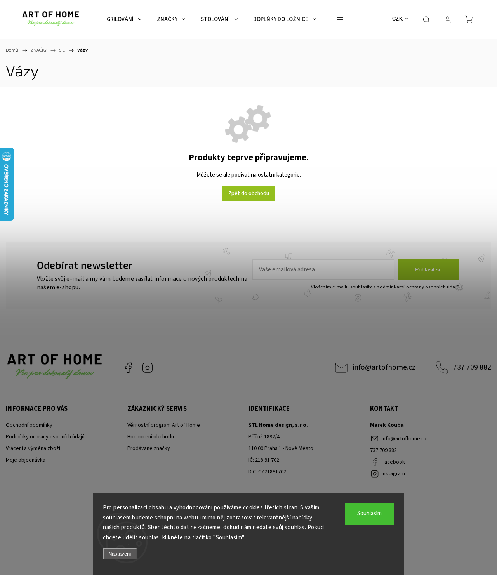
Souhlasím (369, 513)
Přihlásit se (428, 269)
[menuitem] (124, 19)
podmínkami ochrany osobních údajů (418, 286)
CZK (397, 19)
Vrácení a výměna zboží (33, 448)
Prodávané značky (148, 448)
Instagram (147, 367)
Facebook (128, 367)
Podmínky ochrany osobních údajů (45, 437)
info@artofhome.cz (384, 367)
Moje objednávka (25, 460)
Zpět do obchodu (248, 193)
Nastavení (119, 554)
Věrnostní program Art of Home (163, 425)
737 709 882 (472, 367)
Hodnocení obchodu (150, 437)
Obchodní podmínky (29, 425)
